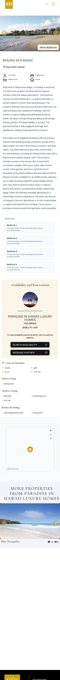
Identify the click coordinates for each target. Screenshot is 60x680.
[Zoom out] (51, 434)
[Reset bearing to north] (51, 438)
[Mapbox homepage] (13, 468)
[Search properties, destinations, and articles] (46, 4)
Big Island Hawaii (15, 66)
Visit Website (30, 323)
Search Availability (25, 344)
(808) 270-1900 (30, 327)
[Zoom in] (51, 430)
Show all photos (48, 47)
